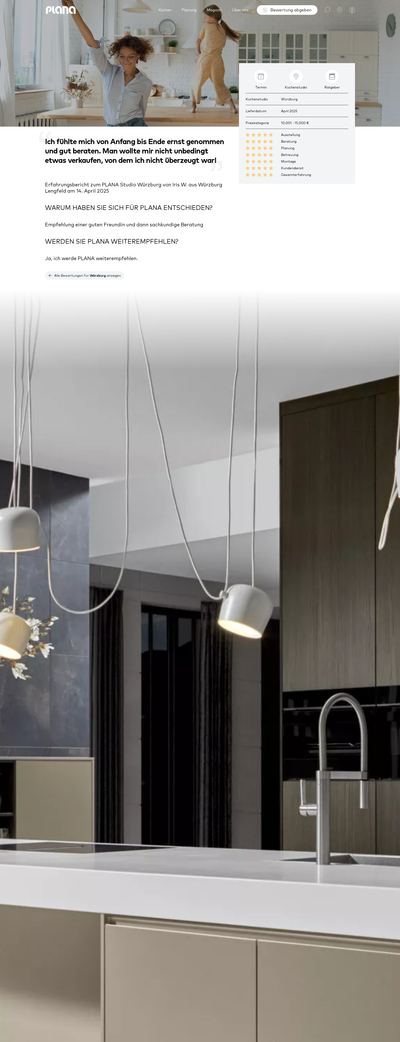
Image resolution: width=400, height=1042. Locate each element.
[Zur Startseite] (61, 10)
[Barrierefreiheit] (352, 10)
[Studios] (339, 9)
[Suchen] (327, 9)
